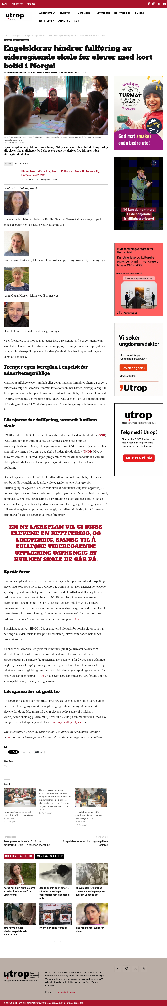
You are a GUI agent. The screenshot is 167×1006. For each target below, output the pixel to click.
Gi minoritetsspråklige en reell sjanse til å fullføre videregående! (19, 813)
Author (8, 163)
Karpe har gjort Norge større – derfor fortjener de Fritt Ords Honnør (19, 891)
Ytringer (27, 35)
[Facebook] (117, 969)
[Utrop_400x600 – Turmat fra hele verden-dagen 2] (138, 148)
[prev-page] (55, 941)
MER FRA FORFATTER (50, 856)
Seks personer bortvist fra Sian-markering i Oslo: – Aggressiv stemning (27, 843)
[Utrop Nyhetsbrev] (138, 475)
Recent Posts (21, 163)
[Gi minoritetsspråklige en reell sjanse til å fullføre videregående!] (20, 797)
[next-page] (60, 941)
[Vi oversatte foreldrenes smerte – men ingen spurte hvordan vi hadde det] (92, 874)
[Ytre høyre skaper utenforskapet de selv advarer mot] (20, 914)
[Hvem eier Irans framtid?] (55, 914)
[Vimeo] (144, 969)
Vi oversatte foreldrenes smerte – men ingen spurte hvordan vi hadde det (90, 891)
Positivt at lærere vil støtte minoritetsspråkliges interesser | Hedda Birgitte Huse (89, 815)
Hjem (6, 35)
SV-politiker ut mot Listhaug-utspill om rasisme (85, 843)
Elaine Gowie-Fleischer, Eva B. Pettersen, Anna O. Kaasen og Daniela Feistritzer (42, 72)
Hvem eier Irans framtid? (53, 927)
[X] (135, 969)
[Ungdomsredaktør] (138, 395)
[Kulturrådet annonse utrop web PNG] (138, 315)
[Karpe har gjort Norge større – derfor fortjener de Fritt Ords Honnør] (20, 874)
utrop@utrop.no (66, 992)
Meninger (16, 35)
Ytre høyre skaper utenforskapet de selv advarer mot (15, 931)
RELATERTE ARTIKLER (18, 856)
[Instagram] (126, 968)
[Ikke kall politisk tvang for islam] (92, 914)
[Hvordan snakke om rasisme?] (57, 801)
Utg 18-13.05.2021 (21, 40)
